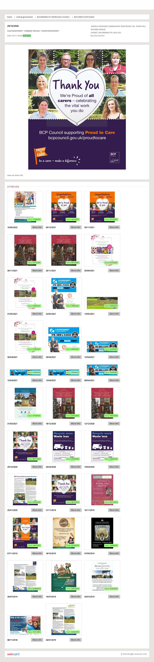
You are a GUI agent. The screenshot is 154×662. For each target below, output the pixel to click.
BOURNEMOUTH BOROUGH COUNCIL (53, 17)
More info (37, 227)
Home (9, 17)
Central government (24, 17)
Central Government (50, 31)
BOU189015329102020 (84, 17)
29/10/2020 (13, 25)
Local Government (14, 31)
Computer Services (32, 31)
